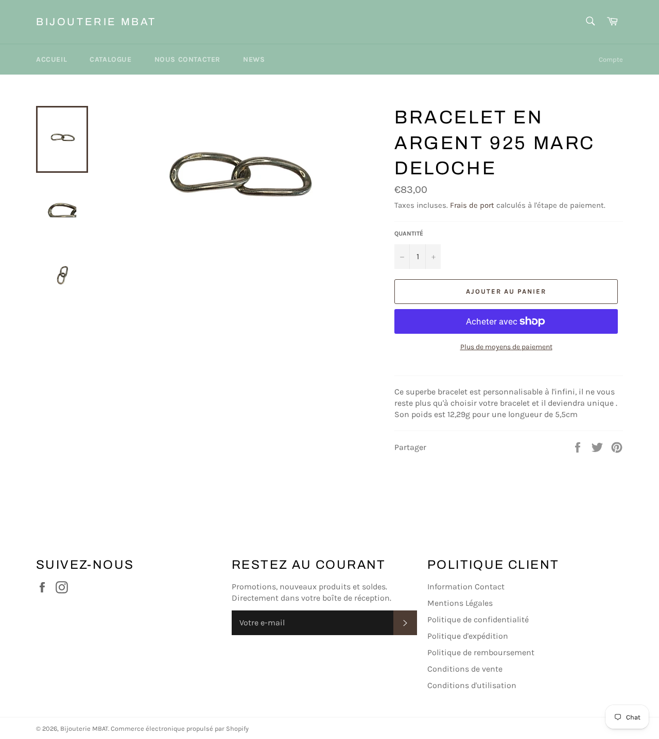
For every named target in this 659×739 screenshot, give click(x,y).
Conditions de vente (464, 669)
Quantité (408, 233)
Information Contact (466, 586)
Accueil (51, 59)
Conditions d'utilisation (471, 685)
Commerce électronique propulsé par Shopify (180, 728)
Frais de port (472, 205)
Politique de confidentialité (478, 619)
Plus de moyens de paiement (506, 347)
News (254, 59)
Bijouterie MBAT (96, 21)
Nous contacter (187, 59)
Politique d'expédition (467, 636)
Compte (611, 59)
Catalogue (110, 59)
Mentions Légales (460, 603)
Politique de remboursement (480, 652)
